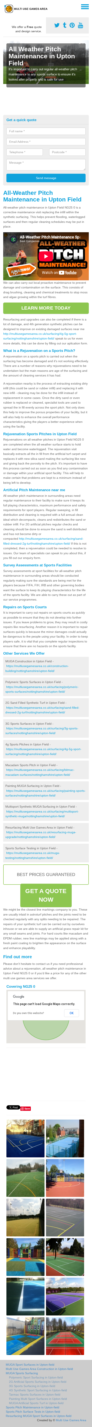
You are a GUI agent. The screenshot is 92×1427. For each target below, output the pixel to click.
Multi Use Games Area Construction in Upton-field (39, 1369)
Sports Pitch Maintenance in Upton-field (32, 1407)
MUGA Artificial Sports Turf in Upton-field (36, 1403)
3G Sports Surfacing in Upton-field (32, 1386)
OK (72, 1013)
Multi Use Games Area (71, 1420)
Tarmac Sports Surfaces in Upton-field (34, 1394)
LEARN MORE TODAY (46, 308)
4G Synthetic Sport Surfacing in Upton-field (38, 1390)
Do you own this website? (28, 1013)
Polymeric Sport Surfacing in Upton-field (36, 1377)
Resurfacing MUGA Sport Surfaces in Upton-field (38, 1416)
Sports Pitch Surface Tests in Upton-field (33, 1411)
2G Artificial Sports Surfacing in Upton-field (37, 1381)
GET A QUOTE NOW (46, 895)
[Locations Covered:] (5, 6)
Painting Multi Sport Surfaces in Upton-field (38, 1399)
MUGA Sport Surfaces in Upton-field (30, 1364)
